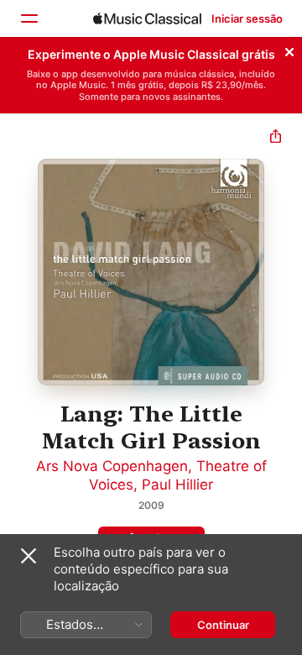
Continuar (223, 624)
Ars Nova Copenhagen (112, 466)
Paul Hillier (177, 484)
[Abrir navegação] (28, 18)
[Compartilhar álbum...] (275, 138)
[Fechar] (289, 49)
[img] (147, 18)
